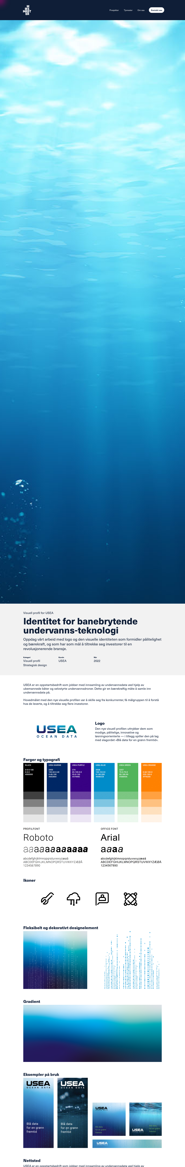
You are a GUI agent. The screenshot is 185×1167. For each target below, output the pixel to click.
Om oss (141, 10)
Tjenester (128, 10)
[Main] (33, 10)
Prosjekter (114, 10)
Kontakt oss (156, 10)
